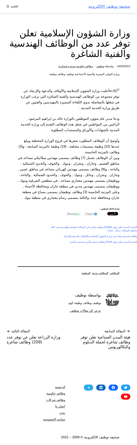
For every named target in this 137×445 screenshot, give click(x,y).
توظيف (100, 66)
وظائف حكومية (55, 393)
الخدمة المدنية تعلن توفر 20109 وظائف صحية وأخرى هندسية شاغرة (103, 242)
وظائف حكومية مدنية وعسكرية (75, 66)
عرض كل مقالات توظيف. (85, 310)
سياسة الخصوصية (54, 419)
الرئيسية (60, 387)
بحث (62, 413)
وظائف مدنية (99, 273)
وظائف (114, 273)
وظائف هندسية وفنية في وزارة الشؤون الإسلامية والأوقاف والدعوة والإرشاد (100, 236)
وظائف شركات (55, 400)
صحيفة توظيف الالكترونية (109, 6)
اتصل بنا (60, 406)
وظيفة (85, 273)
